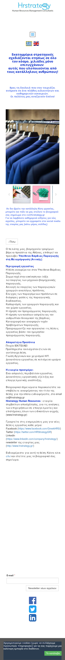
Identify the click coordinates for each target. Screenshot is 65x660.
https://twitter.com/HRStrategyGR (33, 432)
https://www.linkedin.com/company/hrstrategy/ (32, 439)
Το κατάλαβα (53, 653)
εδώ (8, 456)
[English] (36, 43)
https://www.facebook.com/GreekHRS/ (39, 428)
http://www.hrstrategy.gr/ (20, 445)
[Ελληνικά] (29, 43)
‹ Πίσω (12, 241)
